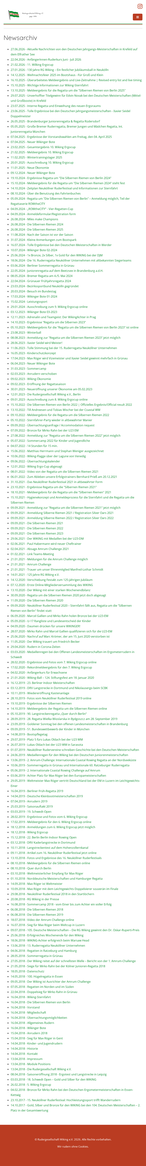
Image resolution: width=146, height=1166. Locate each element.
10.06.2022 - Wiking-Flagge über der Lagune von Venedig (48, 456)
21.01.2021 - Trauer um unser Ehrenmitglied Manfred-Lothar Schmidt (57, 569)
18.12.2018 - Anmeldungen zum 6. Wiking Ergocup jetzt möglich (53, 827)
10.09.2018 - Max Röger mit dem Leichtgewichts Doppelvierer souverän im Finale (64, 889)
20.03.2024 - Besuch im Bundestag (33, 291)
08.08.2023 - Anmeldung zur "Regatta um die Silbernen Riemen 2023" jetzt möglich (66, 338)
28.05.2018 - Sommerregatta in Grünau (37, 956)
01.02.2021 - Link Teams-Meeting (32, 554)
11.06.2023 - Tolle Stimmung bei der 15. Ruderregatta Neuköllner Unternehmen (64, 348)
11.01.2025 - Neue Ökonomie (30, 168)
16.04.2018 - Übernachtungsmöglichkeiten (39, 1018)
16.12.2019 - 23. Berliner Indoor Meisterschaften (43, 683)
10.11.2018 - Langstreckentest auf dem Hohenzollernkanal (49, 848)
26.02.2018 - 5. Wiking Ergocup (31, 1085)
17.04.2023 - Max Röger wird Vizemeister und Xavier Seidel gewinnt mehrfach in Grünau (69, 358)
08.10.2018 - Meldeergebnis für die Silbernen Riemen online (50, 863)
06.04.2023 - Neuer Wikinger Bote (33, 363)
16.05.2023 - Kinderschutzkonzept (33, 353)
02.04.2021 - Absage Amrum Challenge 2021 (40, 549)
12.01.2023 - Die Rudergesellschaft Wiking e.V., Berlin (46, 394)
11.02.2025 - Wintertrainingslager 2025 (36, 157)
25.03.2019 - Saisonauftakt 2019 (32, 806)
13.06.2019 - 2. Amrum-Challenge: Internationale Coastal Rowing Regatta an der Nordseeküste (73, 760)
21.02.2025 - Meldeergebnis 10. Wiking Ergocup (42, 152)
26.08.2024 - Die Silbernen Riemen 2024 (37, 224)
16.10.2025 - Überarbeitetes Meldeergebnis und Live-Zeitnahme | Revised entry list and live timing (76, 80)
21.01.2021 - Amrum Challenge (31, 564)
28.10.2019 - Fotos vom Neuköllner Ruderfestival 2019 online (51, 698)
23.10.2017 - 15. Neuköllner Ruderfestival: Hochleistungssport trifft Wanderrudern (66, 1100)
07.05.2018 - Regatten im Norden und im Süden (42, 987)
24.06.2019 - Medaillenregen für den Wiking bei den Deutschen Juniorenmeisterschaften (69, 755)
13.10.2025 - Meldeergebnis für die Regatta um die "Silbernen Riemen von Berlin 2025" (68, 90)
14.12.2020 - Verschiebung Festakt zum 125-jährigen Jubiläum (52, 580)
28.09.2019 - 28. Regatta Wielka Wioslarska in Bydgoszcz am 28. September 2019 (64, 719)
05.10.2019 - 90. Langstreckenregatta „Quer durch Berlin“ (49, 714)
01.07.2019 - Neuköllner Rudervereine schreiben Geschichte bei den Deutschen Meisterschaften (75, 750)
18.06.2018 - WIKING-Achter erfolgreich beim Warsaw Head (50, 940)
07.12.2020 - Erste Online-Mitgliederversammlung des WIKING (52, 585)
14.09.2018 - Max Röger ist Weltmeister (36, 884)
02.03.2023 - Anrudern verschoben (34, 374)
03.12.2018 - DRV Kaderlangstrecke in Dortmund (43, 842)
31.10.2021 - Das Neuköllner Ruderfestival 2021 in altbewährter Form (57, 482)
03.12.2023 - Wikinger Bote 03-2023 (34, 312)
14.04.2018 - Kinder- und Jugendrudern (36, 1043)
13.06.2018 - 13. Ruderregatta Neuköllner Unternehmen (48, 946)
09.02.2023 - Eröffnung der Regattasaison (38, 384)
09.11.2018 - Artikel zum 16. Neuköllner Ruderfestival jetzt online (54, 853)
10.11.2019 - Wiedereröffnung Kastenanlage (40, 693)
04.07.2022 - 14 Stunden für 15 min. (34, 446)
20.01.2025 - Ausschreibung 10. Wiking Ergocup (42, 162)
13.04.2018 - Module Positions (31, 1064)
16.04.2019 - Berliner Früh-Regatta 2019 (37, 791)
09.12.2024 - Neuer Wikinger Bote (33, 173)
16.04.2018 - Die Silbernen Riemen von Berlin (40, 1002)
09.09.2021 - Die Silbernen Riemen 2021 (37, 523)
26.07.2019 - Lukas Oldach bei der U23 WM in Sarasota (47, 745)
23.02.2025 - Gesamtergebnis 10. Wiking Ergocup (43, 147)
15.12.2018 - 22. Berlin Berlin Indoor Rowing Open (44, 837)
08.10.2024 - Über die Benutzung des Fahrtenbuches (46, 193)
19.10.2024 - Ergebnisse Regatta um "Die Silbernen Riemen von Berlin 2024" (61, 178)
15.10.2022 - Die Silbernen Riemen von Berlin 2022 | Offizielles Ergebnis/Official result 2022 (71, 405)
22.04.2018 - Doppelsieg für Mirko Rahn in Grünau (44, 992)
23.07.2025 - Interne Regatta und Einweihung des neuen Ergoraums (56, 106)
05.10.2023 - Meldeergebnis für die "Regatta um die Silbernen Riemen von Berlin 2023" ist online (75, 327)
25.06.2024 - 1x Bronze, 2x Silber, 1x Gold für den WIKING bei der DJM (57, 255)
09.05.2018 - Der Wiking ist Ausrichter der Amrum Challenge (51, 982)
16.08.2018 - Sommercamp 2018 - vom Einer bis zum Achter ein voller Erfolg (61, 904)
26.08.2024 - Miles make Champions (34, 219)
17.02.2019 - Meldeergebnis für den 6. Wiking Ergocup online (51, 822)
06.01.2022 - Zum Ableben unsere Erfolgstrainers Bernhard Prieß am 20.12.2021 (64, 477)
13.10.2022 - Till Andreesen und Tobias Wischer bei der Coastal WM (55, 410)
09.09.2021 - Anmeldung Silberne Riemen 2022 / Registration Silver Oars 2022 (62, 518)
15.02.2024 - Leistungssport (29, 302)
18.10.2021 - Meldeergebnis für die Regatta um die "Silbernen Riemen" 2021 (61, 492)
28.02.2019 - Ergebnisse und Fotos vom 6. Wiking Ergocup (49, 817)
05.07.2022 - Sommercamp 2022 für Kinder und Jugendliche (50, 441)
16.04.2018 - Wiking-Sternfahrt (31, 997)
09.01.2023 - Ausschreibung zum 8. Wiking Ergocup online (49, 399)
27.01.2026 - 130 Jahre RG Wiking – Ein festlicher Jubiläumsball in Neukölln (60, 70)
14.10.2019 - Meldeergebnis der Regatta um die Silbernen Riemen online (59, 709)
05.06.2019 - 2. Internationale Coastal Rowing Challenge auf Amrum (55, 770)
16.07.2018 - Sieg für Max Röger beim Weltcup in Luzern (48, 925)
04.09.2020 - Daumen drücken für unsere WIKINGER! (45, 626)
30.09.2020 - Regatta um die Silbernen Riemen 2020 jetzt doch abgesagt (58, 595)
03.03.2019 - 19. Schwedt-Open (31, 812)
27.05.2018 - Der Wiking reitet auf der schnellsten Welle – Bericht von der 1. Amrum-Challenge (73, 961)
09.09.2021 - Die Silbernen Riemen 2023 (37, 533)
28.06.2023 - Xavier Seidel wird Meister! (36, 343)
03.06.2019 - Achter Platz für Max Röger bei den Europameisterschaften (58, 776)
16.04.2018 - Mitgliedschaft (28, 1012)
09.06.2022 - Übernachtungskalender (35, 461)
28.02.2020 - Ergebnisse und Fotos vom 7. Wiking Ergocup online (54, 662)
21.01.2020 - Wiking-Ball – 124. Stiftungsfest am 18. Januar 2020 (52, 678)
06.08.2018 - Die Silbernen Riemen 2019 (37, 915)
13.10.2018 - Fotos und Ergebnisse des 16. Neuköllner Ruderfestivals (56, 858)
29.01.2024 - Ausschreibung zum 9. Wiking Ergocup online (49, 307)
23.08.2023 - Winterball (26, 332)
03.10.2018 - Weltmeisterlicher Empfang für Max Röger (47, 873)
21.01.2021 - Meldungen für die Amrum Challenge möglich (49, 559)
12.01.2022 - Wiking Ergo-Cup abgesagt (36, 466)
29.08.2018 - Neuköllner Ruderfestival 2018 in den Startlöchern (52, 894)
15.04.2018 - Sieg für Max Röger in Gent (37, 1038)
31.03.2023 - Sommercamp (28, 369)
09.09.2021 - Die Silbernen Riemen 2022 (37, 528)
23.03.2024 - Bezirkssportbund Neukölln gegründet (45, 286)
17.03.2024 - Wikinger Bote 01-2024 (34, 296)
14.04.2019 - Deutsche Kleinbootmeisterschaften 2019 (47, 796)
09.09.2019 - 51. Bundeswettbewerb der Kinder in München (50, 729)
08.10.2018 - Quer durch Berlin (31, 868)
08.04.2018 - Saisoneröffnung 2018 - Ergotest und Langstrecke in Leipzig (59, 1074)
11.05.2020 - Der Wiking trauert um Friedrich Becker (45, 642)
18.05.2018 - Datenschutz (27, 971)
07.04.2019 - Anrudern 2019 (29, 801)
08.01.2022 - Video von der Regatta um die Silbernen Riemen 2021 (54, 472)
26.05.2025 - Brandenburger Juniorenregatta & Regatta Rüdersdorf (55, 121)
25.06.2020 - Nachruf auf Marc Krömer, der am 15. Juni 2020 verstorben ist (60, 636)
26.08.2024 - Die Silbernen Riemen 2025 (37, 229)
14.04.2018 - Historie (24, 1049)
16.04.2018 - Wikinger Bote (28, 1028)
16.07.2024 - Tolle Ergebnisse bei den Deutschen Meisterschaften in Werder (61, 245)
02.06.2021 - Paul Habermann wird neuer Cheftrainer (46, 544)
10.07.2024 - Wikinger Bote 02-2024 (34, 250)
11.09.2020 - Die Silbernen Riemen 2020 (37, 600)
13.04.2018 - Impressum (27, 1059)
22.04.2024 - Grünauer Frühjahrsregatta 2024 (41, 281)
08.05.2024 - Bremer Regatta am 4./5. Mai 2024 (41, 276)
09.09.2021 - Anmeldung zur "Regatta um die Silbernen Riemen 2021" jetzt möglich (66, 508)
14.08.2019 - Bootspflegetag (29, 734)
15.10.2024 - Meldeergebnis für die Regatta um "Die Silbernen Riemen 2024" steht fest (68, 183)
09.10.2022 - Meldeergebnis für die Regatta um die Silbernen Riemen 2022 (60, 415)
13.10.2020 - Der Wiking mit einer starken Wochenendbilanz (50, 590)
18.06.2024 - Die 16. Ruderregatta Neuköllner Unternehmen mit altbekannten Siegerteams (71, 260)
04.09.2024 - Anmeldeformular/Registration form (43, 214)
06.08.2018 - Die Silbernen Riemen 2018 (37, 909)
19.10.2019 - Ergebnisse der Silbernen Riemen (41, 703)
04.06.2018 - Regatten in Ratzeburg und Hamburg (44, 951)
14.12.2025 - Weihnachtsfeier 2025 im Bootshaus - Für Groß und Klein (57, 75)
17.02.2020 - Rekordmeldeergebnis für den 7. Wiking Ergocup (51, 667)
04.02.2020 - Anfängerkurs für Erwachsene (39, 672)
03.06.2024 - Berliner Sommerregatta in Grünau (42, 266)
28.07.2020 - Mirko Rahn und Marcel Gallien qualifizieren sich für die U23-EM (61, 631)
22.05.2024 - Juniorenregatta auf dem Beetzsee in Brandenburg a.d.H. (57, 271)
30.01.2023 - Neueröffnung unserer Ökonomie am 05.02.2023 (51, 389)
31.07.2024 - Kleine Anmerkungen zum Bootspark (43, 240)
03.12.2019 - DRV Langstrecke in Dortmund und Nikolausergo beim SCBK (59, 688)
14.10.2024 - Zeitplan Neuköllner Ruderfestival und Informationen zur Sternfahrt (64, 188)
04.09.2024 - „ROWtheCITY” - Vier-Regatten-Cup (42, 209)
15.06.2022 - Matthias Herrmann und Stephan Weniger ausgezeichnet (57, 451)
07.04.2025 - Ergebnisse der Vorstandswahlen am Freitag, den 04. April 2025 (61, 137)
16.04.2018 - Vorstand (25, 1007)
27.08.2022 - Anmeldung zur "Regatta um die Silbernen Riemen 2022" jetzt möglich (66, 436)
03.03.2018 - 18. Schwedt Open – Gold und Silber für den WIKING (53, 1079)
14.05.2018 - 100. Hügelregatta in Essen (37, 976)
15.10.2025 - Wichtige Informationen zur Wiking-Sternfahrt (49, 85)
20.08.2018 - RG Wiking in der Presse (35, 899)
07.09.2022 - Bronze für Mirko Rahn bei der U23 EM (45, 430)
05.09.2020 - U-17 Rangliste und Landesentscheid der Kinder (51, 621)
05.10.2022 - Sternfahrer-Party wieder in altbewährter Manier (51, 420)
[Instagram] (140, 6)
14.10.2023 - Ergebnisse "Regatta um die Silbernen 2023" (48, 322)
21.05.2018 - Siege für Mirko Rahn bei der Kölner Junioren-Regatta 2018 (58, 966)
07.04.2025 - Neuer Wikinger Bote (33, 142)
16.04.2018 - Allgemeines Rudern (32, 1023)
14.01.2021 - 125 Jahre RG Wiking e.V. (35, 575)
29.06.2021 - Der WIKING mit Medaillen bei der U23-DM (47, 539)
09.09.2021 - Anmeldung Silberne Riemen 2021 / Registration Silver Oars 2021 (62, 513)
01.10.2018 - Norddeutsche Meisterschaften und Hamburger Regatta (57, 879)
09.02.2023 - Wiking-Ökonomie (31, 379)
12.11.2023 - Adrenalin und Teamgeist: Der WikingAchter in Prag (53, 317)
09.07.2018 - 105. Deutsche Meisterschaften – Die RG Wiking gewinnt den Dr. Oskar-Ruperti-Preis (75, 930)
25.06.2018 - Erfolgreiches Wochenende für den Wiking (47, 935)
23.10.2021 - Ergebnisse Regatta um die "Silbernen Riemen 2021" (54, 487)
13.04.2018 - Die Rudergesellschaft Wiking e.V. (41, 1069)
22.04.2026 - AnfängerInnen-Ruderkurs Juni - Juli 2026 (46, 59)
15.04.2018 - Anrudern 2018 (29, 1033)
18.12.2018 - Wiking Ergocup (29, 832)
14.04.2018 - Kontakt (24, 1054)
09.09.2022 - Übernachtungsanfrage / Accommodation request (53, 425)
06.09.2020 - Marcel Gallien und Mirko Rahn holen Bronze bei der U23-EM (59, 616)
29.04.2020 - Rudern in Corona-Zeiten (35, 647)
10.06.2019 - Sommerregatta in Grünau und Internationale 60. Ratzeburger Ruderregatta (70, 765)
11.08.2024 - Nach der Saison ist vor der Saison (42, 235)
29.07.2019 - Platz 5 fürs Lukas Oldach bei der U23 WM (47, 739)
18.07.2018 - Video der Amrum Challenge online (42, 920)
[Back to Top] (137, 1158)
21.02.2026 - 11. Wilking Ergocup (32, 65)
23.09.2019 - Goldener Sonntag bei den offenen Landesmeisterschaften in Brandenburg (69, 724)
